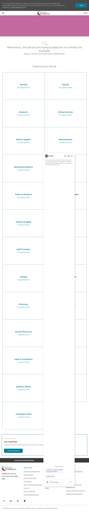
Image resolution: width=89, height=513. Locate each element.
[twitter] (18, 501)
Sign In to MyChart (29, 491)
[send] (71, 482)
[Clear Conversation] (65, 156)
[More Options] (47, 482)
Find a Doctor (28, 481)
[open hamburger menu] (3, 13)
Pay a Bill (26, 488)
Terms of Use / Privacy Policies (75, 490)
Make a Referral (28, 475)
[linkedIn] (11, 501)
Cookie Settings (16, 7)
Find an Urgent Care (30, 478)
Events (47, 488)
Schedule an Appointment (32, 471)
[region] (59, 319)
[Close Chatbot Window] (72, 156)
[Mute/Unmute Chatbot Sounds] (68, 156)
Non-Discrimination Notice (74, 494)
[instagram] (25, 501)
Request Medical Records (31, 494)
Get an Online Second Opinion (33, 485)
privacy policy (54, 163)
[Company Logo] (43, 13)
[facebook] (4, 501)
